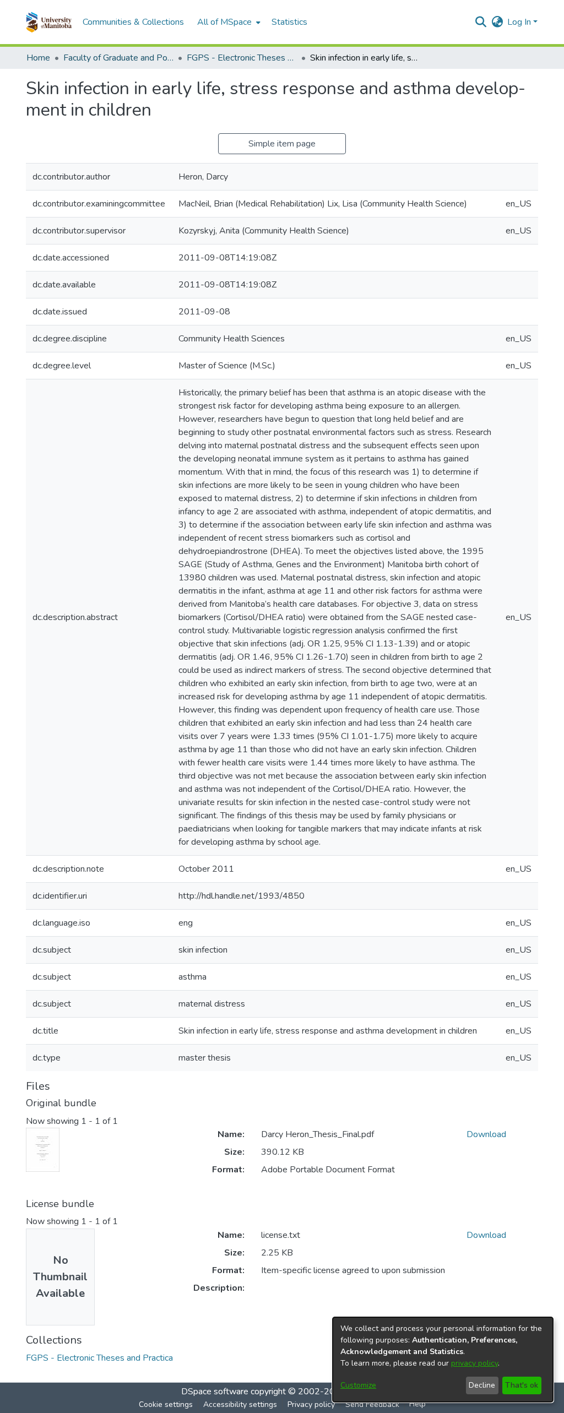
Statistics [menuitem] (289, 22)
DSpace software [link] (214, 1391)
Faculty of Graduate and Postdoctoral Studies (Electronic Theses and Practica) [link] (118, 58)
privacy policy (474, 1363)
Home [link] (38, 58)
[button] (49, 22)
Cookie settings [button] (166, 1404)
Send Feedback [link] (372, 1404)
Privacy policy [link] (311, 1404)
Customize (358, 1385)
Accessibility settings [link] (240, 1404)
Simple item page (282, 144)
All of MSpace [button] (224, 22)
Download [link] (486, 1134)
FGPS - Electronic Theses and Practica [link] (242, 58)
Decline (482, 1385)
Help (417, 1404)
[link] (99, 1358)
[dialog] (443, 1359)
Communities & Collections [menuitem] (133, 22)
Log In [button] (520, 22)
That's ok (521, 1385)
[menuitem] (228, 22)
